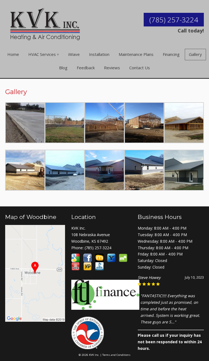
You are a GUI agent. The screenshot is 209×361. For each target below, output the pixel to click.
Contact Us (139, 67)
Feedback (86, 67)
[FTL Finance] (105, 306)
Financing (171, 54)
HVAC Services (42, 54)
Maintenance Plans (136, 54)
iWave (74, 54)
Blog (63, 67)
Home (13, 54)
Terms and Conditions (116, 355)
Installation (99, 54)
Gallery (195, 54)
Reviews (112, 67)
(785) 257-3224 (173, 20)
